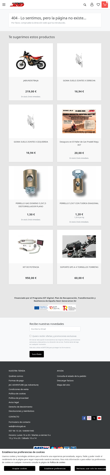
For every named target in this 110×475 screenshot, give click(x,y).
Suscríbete (36, 354)
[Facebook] (84, 418)
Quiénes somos (16, 376)
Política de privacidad (18, 398)
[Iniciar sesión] (92, 4)
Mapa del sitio (63, 384)
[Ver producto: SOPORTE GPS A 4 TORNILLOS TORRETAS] (79, 246)
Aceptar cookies (19, 468)
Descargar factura (65, 380)
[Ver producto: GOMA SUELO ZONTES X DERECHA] (79, 60)
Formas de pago (16, 380)
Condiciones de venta (18, 389)
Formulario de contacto (19, 422)
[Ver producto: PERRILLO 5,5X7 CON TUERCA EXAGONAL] (79, 183)
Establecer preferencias (55, 468)
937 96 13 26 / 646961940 (21, 430)
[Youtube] (99, 418)
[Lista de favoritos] (98, 4)
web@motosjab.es (17, 426)
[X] (94, 418)
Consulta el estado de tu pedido (71, 376)
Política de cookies (17, 393)
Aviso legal (14, 402)
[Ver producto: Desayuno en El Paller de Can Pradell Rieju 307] (79, 121)
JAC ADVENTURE (16, 384)
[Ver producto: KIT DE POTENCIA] (31, 246)
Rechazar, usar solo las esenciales (91, 468)
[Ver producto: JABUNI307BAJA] (31, 60)
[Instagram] (89, 418)
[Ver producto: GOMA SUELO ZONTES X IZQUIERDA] (31, 121)
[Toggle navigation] (4, 4)
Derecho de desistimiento (20, 406)
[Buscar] (85, 4)
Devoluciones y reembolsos (21, 411)
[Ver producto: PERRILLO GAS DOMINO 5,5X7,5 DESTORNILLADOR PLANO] (31, 183)
